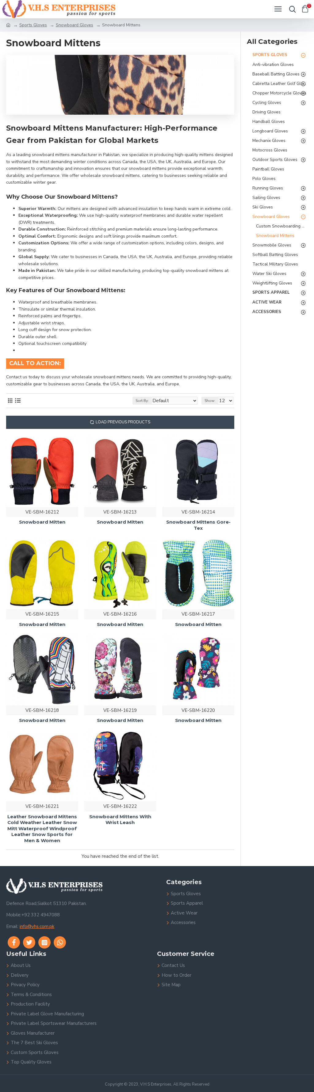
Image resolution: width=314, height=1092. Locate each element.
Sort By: (142, 400)
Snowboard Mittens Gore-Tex (198, 525)
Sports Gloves (33, 25)
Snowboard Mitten (42, 522)
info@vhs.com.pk (37, 926)
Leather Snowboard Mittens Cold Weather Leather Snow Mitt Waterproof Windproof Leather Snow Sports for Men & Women (42, 828)
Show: (210, 400)
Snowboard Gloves (74, 25)
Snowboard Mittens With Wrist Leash (120, 820)
